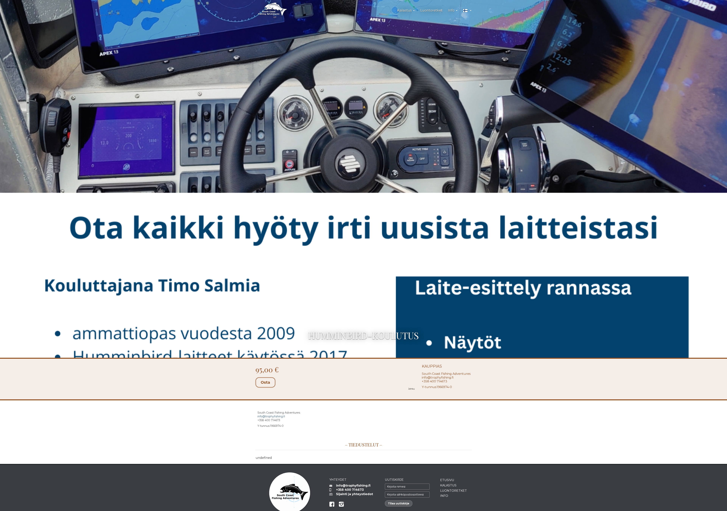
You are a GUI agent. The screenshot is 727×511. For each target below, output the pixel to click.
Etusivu (447, 480)
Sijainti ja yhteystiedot (354, 494)
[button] (467, 11)
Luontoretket (431, 10)
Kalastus (448, 485)
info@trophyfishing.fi (438, 377)
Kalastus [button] (405, 10)
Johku (411, 388)
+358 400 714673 (350, 490)
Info (444, 496)
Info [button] (452, 10)
